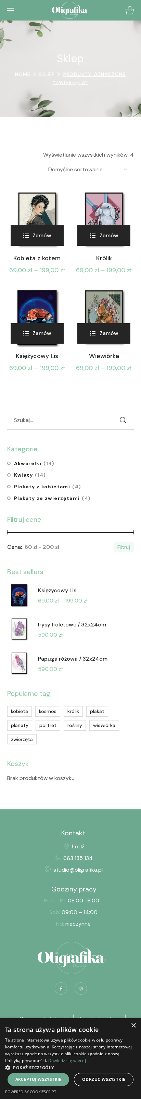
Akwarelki (34, 463)
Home (23, 74)
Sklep (47, 74)
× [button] (133, 1025)
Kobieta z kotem (37, 258)
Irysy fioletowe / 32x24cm (72, 624)
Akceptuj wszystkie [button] (38, 1079)
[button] (130, 10)
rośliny (74, 725)
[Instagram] (81, 988)
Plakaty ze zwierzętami (52, 498)
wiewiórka (104, 725)
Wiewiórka (104, 356)
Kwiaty (30, 475)
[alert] (70, 1058)
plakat (97, 711)
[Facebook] (61, 988)
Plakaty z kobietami (47, 487)
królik (73, 711)
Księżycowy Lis (37, 356)
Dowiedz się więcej (67, 1060)
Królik (104, 258)
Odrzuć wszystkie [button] (103, 1079)
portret (47, 725)
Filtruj (123, 547)
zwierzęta (22, 739)
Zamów (42, 235)
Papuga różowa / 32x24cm (72, 659)
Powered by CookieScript (30, 1091)
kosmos (47, 711)
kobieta (19, 711)
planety (19, 725)
